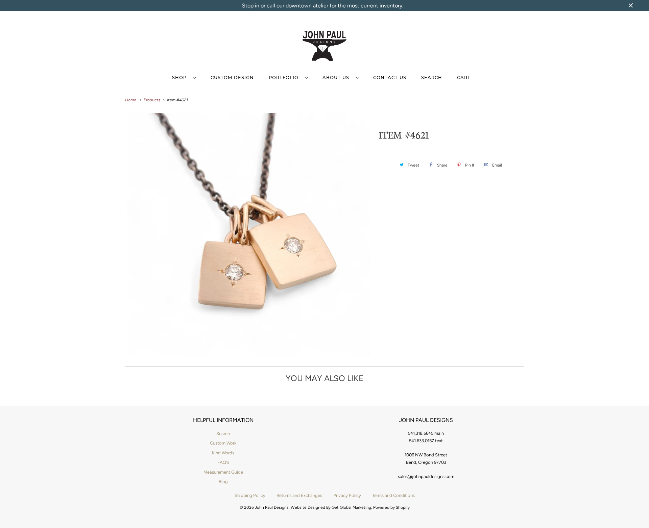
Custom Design (232, 77)
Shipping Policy (250, 495)
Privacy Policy (347, 495)
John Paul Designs (272, 507)
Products (153, 100)
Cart (464, 77)
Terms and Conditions (393, 495)
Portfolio (285, 77)
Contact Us (389, 77)
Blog (223, 481)
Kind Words (223, 452)
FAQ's (223, 462)
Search (431, 77)
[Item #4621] (248, 234)
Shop (181, 77)
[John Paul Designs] (324, 47)
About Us (337, 77)
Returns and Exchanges (299, 495)
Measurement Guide (223, 472)
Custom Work (223, 443)
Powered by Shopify (391, 507)
